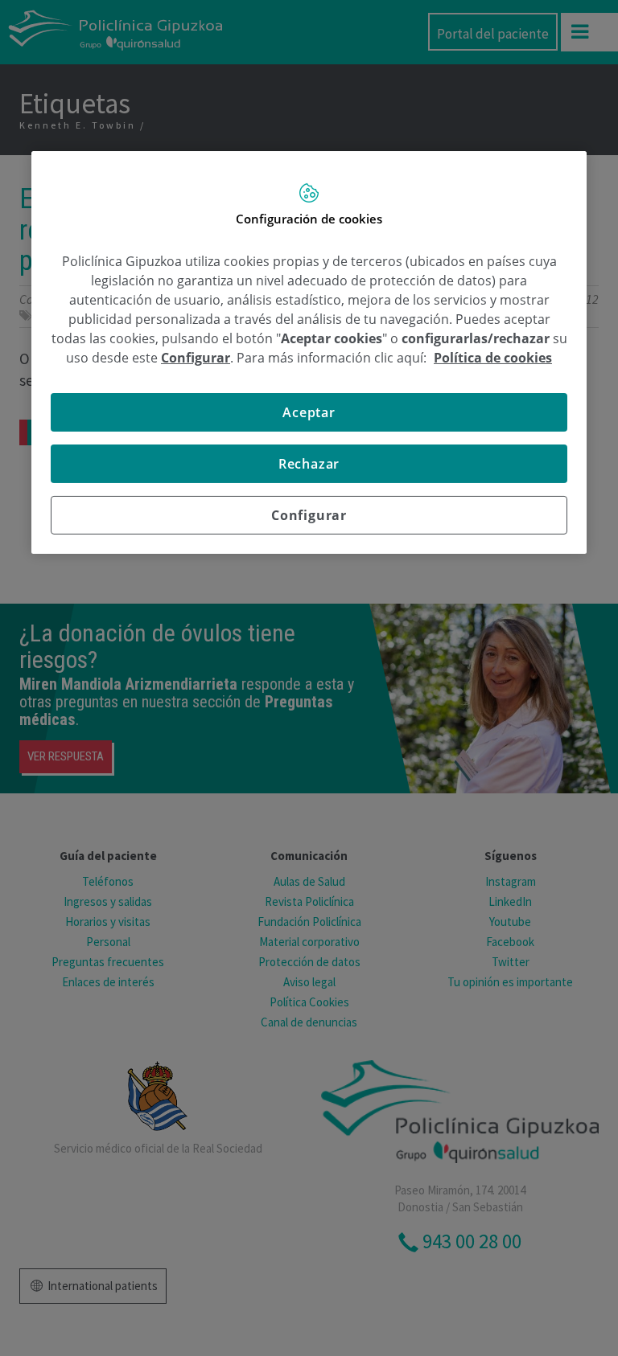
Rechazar (309, 463)
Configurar (309, 514)
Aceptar (309, 411)
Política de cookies (493, 357)
